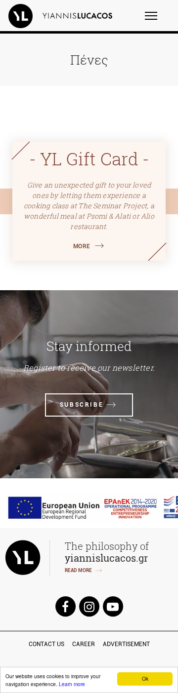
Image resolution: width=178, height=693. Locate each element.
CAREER (83, 644)
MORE (81, 246)
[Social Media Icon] (65, 606)
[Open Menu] (157, 20)
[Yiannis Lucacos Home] (67, 15)
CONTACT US (46, 644)
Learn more (72, 684)
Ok (145, 678)
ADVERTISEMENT (126, 644)
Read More (78, 570)
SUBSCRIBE (81, 404)
